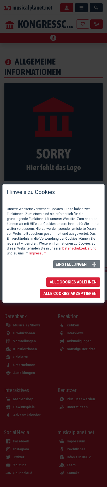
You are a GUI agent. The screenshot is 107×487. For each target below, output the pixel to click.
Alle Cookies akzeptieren (70, 293)
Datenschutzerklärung (79, 248)
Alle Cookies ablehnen (73, 282)
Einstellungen (71, 264)
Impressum (38, 253)
